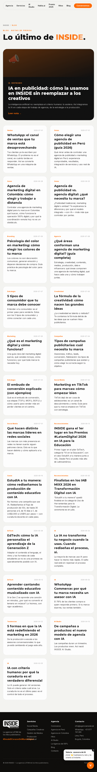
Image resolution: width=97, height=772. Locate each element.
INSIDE (6, 25)
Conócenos (56, 726)
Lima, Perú (79, 736)
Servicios (21, 6)
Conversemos (83, 6)
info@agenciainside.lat (84, 726)
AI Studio (31, 5)
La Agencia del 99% (59, 744)
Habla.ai (41, 6)
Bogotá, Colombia (82, 739)
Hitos (60, 6)
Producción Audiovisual (32, 738)
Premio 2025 (52, 5)
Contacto (55, 751)
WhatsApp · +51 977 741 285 (83, 730)
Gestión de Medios (35, 733)
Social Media (32, 726)
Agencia (9, 6)
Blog (68, 6)
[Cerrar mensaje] (93, 749)
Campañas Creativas (35, 729)
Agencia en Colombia (60, 733)
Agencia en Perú (58, 729)
